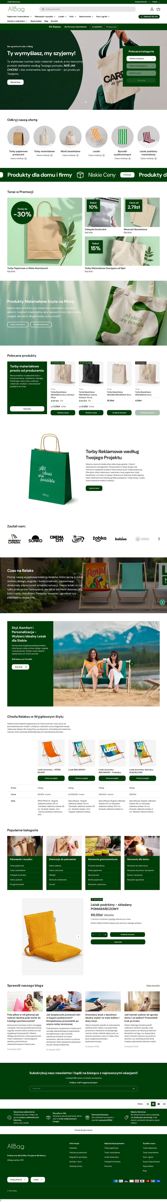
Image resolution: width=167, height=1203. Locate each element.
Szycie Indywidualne (151, 1161)
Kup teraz (27, 409)
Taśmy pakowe (16, 879)
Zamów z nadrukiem (16, 21)
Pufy (72, 16)
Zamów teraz (94, 488)
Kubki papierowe (95, 870)
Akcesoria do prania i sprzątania (140, 870)
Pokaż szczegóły (51, 778)
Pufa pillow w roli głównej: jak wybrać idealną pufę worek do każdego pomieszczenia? (24, 1018)
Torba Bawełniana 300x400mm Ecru (143, 393)
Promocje (73, 175)
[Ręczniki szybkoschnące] (122, 137)
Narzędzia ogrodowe (135, 879)
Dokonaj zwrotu (76, 1166)
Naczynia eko (93, 875)
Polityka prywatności (78, 1152)
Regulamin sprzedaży (78, 1157)
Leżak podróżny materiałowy (148, 153)
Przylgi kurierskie (17, 884)
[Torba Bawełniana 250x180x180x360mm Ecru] (119, 373)
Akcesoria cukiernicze (97, 884)
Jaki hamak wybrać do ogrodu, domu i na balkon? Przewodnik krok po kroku (141, 1018)
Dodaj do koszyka (127, 934)
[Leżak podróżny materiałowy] (148, 137)
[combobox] (87, 9)
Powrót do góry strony (83, 1130)
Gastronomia (85, 16)
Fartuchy (108, 1166)
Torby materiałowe (44, 151)
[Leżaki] (96, 137)
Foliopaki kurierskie (18, 875)
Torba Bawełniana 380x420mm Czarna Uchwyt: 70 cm (88, 395)
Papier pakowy (55, 866)
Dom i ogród (101, 16)
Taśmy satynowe (56, 870)
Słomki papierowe (95, 879)
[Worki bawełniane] (70, 137)
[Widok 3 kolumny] (153, 1104)
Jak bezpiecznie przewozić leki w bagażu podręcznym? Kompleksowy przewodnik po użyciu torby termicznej (63, 1019)
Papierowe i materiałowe (18, 16)
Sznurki (52, 884)
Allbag (14, 1191)
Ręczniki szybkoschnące (122, 153)
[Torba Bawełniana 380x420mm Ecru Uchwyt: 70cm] (63, 373)
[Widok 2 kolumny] (148, 1104)
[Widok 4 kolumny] (158, 1104)
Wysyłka (112, 919)
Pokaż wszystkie (153, 985)
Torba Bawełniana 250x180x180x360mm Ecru (119, 393)
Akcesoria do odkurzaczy (137, 866)
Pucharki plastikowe (96, 866)
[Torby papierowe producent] (18, 137)
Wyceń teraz (15, 82)
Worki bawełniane (70, 151)
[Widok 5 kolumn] (164, 1104)
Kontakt (54, 21)
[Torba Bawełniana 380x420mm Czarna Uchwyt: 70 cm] (91, 373)
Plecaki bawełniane (41, 324)
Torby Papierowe (150, 1148)
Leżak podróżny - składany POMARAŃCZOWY (111, 907)
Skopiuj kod (112, 27)
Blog (46, 21)
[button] (162, 602)
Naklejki (52, 875)
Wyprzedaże (36, 21)
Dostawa (73, 1148)
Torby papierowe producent (18, 153)
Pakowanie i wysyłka (44, 16)
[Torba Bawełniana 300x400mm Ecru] (147, 373)
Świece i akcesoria (134, 875)
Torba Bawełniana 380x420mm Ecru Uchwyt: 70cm (62, 395)
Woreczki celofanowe (58, 879)
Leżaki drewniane (111, 1157)
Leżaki (61, 16)
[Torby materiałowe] (44, 137)
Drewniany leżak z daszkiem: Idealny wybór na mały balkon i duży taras (102, 1018)
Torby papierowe (17, 866)
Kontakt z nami (76, 1161)
